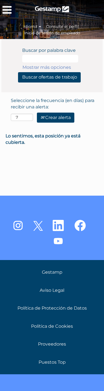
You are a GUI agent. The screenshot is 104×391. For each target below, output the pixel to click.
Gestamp (52, 272)
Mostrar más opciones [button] (46, 67)
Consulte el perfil (62, 26)
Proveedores (52, 344)
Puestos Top (52, 362)
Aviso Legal (52, 290)
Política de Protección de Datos (52, 308)
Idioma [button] (31, 26)
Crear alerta (57, 117)
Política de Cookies (52, 326)
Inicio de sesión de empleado (52, 32)
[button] (17, 10)
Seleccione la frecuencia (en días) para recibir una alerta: (52, 104)
